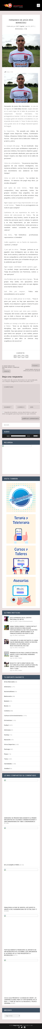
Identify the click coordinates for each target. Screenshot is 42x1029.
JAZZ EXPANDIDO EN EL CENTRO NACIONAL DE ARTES (20, 618)
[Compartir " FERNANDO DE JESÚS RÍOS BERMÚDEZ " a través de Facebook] (15, 356)
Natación (7, 740)
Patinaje (7, 749)
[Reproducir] (5, 436)
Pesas (6, 754)
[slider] (18, 435)
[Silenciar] (32, 436)
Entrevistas (19, 29)
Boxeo (6, 706)
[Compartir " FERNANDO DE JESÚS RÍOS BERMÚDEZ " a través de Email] (23, 356)
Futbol (20, 658)
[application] (21, 436)
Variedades (21, 635)
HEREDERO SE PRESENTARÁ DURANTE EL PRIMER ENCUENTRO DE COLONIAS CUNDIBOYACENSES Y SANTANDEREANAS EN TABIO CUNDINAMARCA (20, 819)
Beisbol (6, 701)
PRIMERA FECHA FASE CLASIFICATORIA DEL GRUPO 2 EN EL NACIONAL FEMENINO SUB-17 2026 (24, 654)
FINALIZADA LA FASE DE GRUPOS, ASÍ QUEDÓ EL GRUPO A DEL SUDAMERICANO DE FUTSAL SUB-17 (20, 908)
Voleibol (7, 768)
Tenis (6, 759)
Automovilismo (9, 691)
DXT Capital (20, 26)
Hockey (6, 735)
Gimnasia (7, 730)
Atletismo (7, 687)
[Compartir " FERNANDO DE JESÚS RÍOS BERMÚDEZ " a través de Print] (27, 356)
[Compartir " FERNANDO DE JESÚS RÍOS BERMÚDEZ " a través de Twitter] (19, 356)
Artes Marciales (9, 682)
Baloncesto (8, 696)
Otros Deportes (9, 744)
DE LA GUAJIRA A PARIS (11, 865)
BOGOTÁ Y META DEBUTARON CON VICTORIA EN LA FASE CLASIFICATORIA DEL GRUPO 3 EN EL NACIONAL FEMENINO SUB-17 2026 (24, 665)
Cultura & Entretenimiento (25, 621)
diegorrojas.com (17, 1025)
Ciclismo (7, 711)
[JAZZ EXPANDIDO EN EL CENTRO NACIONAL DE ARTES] (6, 618)
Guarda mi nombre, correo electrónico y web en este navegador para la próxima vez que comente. (19, 413)
